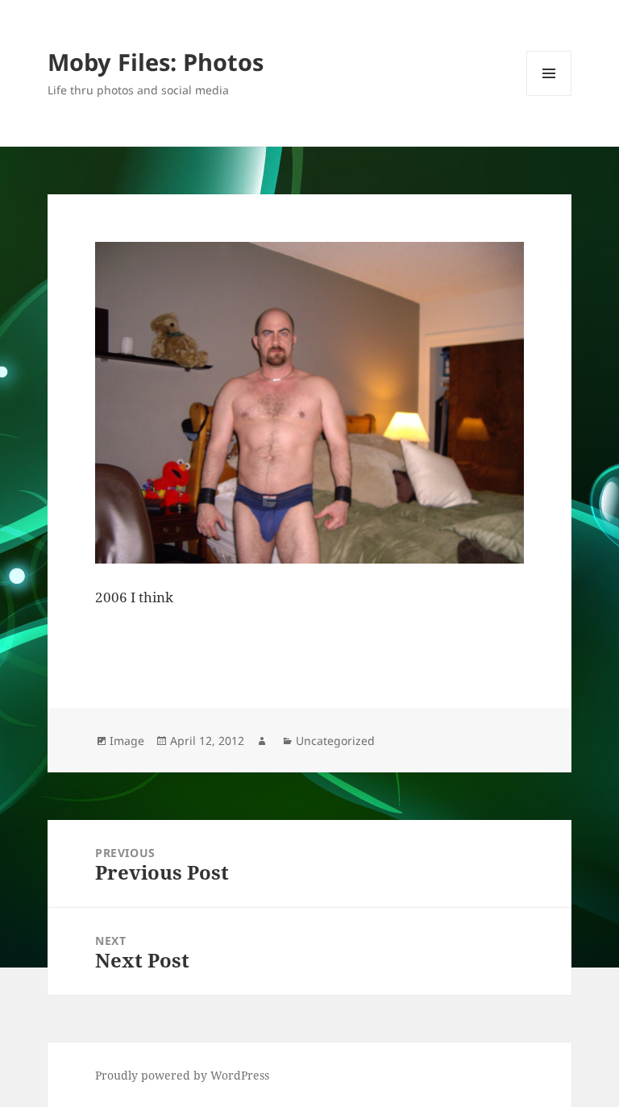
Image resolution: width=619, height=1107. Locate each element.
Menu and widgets (549, 95)
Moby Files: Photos (156, 61)
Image (127, 740)
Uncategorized (335, 740)
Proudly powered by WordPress (182, 1075)
